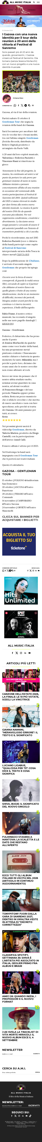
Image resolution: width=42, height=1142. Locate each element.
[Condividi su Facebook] (18, 105)
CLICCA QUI (23, 254)
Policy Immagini (29, 1122)
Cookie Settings (21, 1124)
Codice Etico (32, 1121)
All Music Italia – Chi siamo (12, 1121)
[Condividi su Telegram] (25, 105)
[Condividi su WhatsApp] (15, 105)
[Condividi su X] (22, 105)
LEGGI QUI (7, 324)
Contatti (24, 1121)
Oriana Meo (18, 98)
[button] (29, 105)
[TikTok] (30, 1116)
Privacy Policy (10, 1122)
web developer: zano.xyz (21, 1127)
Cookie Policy (19, 1122)
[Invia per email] (33, 105)
